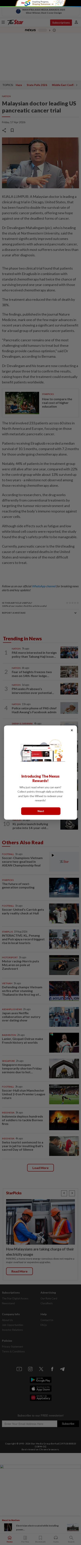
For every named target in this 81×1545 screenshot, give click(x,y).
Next (41, 811)
